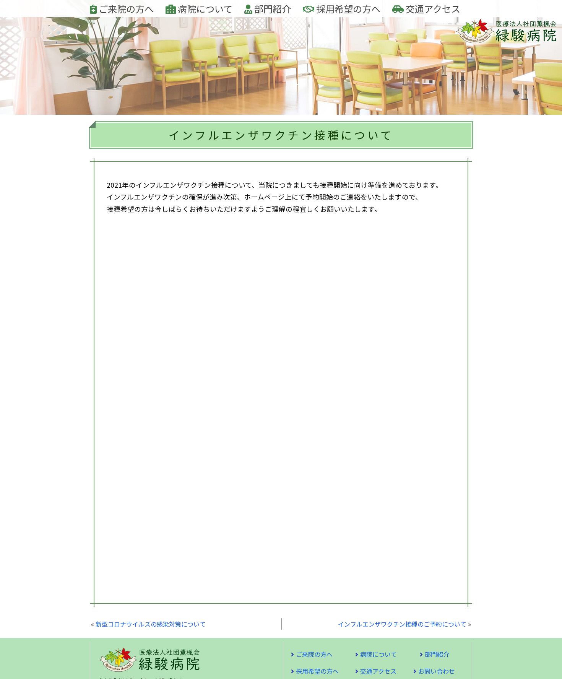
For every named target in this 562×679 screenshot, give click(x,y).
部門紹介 (271, 8)
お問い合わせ (436, 671)
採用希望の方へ (347, 8)
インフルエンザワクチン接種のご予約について (402, 624)
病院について (204, 8)
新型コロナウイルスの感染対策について (151, 624)
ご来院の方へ (125, 8)
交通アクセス (432, 8)
